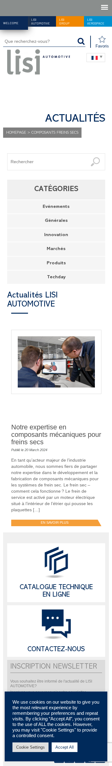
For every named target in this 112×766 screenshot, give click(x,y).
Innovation (56, 235)
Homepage (16, 133)
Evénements (56, 207)
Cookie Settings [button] (30, 747)
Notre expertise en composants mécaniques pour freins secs (56, 434)
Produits (56, 263)
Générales (56, 221)
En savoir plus (54, 522)
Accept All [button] (64, 747)
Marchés (56, 249)
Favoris (102, 46)
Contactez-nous (56, 650)
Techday (56, 277)
